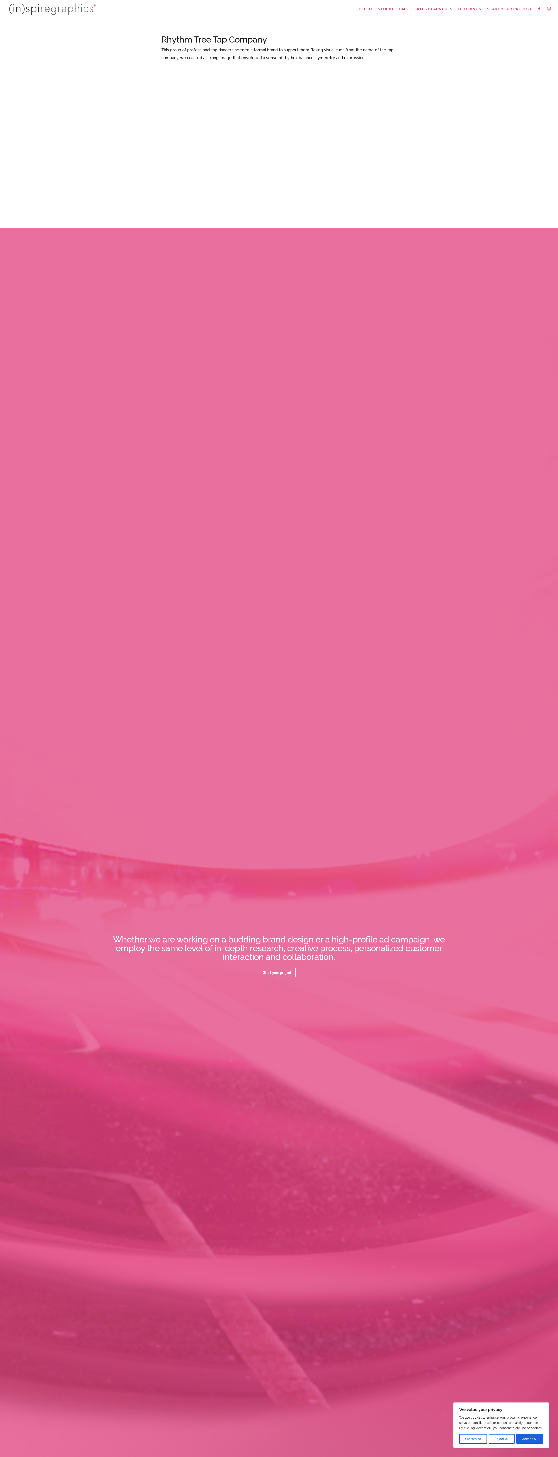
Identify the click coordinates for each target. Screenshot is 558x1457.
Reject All (502, 1439)
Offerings (469, 9)
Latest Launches (433, 9)
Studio (385, 9)
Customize (473, 1439)
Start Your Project (509, 9)
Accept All (530, 1439)
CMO (404, 9)
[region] (501, 1425)
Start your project (277, 972)
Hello (365, 9)
